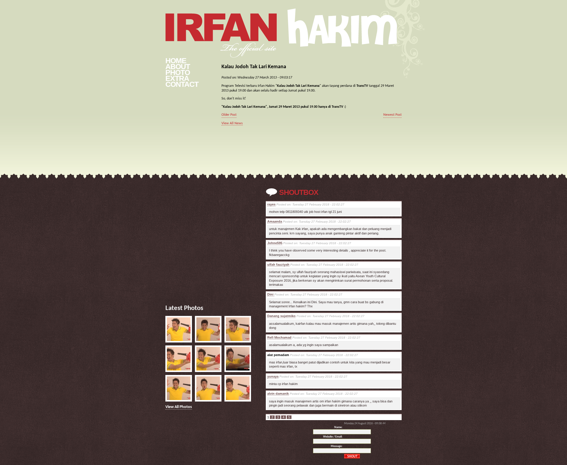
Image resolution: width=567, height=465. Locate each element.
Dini (270, 294)
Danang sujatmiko (281, 316)
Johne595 (274, 243)
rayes (271, 204)
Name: (338, 427)
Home (175, 60)
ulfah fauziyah (278, 264)
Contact (181, 84)
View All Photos (178, 407)
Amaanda (274, 221)
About (177, 66)
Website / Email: (333, 436)
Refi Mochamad (279, 337)
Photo (177, 72)
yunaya (272, 376)
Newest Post (392, 115)
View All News (232, 123)
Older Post (229, 115)
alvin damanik (278, 393)
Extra (177, 78)
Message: (337, 446)
